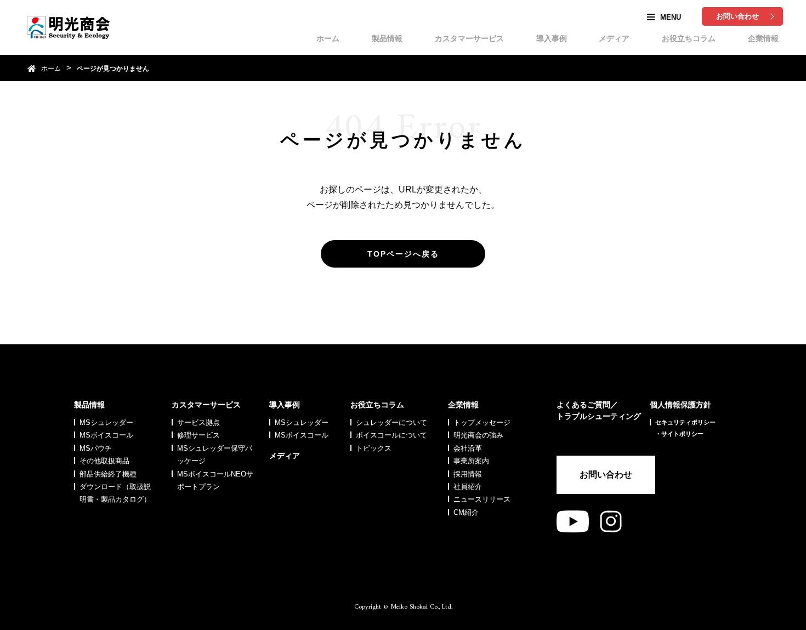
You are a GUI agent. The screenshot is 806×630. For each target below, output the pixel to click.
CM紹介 (466, 512)
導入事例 (551, 38)
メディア (614, 38)
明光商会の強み (478, 435)
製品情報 (387, 38)
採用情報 (467, 474)
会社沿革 (467, 448)
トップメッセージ (481, 422)
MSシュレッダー (106, 422)
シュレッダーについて (391, 422)
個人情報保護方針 (680, 404)
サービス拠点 (198, 422)
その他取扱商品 (104, 461)
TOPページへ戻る (403, 253)
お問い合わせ (737, 16)
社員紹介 (467, 487)
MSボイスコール (106, 435)
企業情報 (763, 38)
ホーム (327, 38)
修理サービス (198, 435)
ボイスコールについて (391, 435)
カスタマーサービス (469, 38)
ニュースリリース (481, 499)
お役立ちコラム (689, 38)
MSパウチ (96, 448)
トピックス (373, 448)
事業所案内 (471, 461)
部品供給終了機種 (108, 474)
